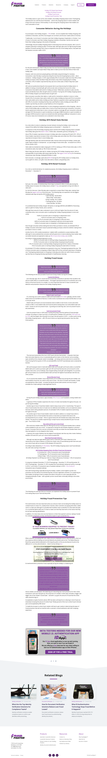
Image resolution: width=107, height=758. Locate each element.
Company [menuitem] (66, 5)
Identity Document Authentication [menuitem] (48, 745)
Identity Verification (16, 701)
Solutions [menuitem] (37, 5)
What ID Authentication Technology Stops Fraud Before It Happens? (83, 706)
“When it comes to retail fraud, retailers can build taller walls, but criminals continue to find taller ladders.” (53, 486)
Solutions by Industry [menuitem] (64, 743)
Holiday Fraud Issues (53, 14)
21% (75, 131)
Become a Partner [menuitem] (83, 741)
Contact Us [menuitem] (62, 737)
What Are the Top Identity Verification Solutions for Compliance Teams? (21, 706)
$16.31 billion (63, 297)
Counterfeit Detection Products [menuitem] (47, 739)
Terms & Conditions (15, 755)
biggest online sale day (65, 153)
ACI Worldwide (46, 446)
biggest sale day (36, 192)
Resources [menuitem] (58, 5)
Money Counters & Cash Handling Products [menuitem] (48, 742)
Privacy (21, 755)
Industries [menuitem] (51, 5)
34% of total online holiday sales (59, 236)
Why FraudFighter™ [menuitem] (83, 737)
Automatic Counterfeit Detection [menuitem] (47, 737)
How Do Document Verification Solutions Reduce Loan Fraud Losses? (53, 706)
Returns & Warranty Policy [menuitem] (65, 739)
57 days (57, 186)
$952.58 (50, 158)
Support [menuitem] (73, 5)
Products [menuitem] (44, 5)
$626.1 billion (45, 131)
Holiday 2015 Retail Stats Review (53, 10)
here (61, 544)
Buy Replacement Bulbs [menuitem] (65, 741)
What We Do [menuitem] (82, 739)
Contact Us (91, 4)
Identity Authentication (77, 701)
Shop (80, 4)
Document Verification (47, 701)
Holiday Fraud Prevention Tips (53, 16)
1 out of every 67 (70, 466)
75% (49, 34)
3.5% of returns (57, 397)
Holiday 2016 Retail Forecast (53, 12)
